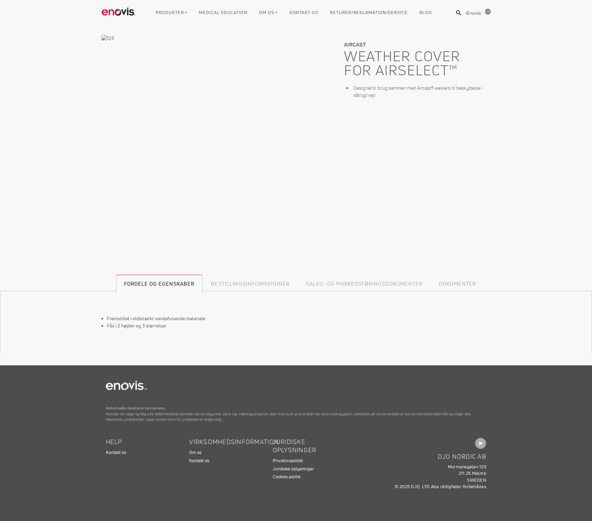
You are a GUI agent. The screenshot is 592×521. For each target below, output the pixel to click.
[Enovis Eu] (119, 10)
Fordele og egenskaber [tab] (159, 284)
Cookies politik (286, 477)
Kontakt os (303, 12)
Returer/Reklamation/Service (369, 12)
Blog (425, 12)
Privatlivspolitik (288, 461)
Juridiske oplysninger (293, 469)
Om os (266, 12)
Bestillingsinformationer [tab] (250, 284)
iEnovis (473, 13)
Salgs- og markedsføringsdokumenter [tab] (364, 284)
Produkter (170, 12)
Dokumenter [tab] (457, 284)
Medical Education (223, 12)
